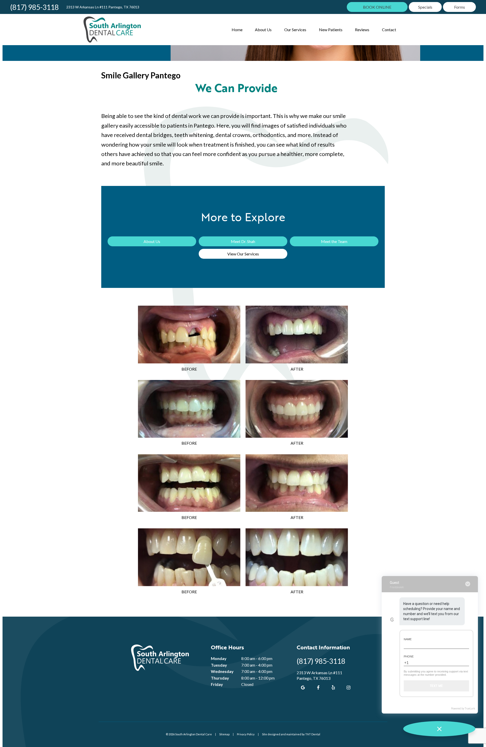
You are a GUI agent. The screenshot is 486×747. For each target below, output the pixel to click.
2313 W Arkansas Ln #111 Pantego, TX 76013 (102, 7)
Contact (389, 29)
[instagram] (348, 687)
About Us (263, 29)
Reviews (362, 29)
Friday (217, 684)
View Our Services (243, 253)
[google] (303, 687)
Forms (459, 7)
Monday (219, 658)
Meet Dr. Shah (243, 241)
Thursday (220, 677)
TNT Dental (312, 734)
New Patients (330, 29)
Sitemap (224, 734)
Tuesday (219, 665)
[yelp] (333, 687)
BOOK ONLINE (377, 7)
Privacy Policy (246, 734)
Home (237, 29)
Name (408, 639)
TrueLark (470, 708)
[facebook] (318, 687)
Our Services (295, 29)
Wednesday (222, 671)
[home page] (112, 29)
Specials (425, 7)
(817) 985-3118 (34, 7)
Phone (409, 656)
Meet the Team (334, 241)
